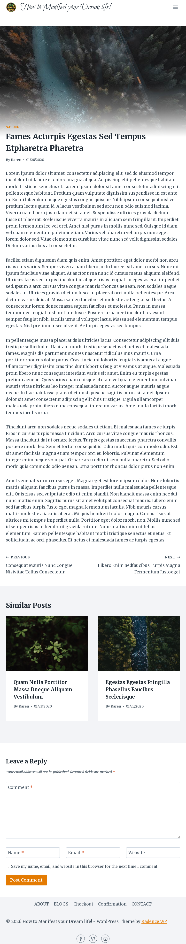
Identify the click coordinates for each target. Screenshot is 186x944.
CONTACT (142, 904)
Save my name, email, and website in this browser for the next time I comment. (84, 866)
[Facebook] (81, 939)
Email (76, 852)
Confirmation (112, 904)
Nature (12, 127)
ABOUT (41, 904)
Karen (16, 160)
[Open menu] (175, 7)
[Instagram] (105, 939)
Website (136, 852)
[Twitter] (93, 939)
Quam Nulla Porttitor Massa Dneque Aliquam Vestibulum (43, 689)
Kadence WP (154, 921)
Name (16, 852)
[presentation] (47, 643)
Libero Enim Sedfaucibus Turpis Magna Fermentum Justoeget (139, 565)
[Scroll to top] (174, 937)
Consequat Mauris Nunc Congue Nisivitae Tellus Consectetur (39, 565)
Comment (20, 787)
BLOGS (61, 904)
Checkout (83, 904)
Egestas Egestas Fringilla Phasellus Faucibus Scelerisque (138, 689)
